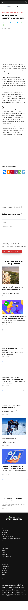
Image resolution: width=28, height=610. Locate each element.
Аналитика (13, 12)
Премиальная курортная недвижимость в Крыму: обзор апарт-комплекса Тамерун (12, 287)
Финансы (20, 12)
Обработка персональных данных (12, 541)
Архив (3, 528)
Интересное (5, 568)
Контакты (4, 532)
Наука (3, 552)
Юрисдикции (6, 579)
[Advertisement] (14, 49)
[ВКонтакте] (4, 172)
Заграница (5, 564)
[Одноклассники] (8, 172)
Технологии (5, 577)
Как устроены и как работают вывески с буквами (12, 406)
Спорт (3, 574)
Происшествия (6, 556)
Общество (5, 554)
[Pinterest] (12, 172)
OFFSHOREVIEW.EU (14, 519)
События (4, 572)
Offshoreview (5, 12)
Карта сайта (5, 534)
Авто (3, 546)
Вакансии (4, 550)
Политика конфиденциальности (11, 538)
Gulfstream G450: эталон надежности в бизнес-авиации (12, 378)
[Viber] (16, 172)
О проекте (5, 530)
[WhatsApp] (19, 172)
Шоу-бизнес (5, 559)
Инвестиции (5, 566)
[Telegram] (23, 172)
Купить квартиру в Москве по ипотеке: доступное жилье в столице (12, 500)
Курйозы (4, 570)
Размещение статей (7, 536)
